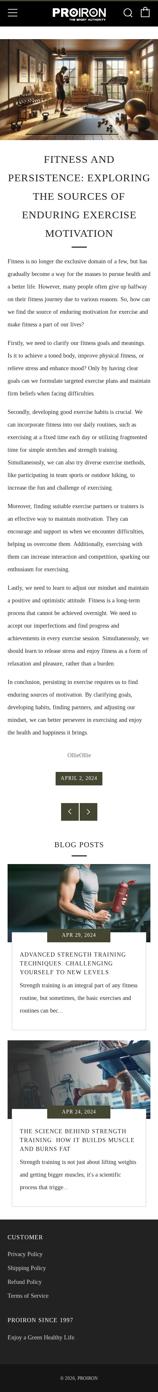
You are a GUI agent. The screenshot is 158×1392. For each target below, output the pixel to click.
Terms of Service (28, 1296)
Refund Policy (25, 1282)
